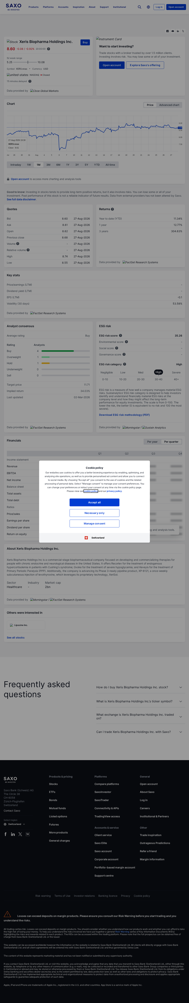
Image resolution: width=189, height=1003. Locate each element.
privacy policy (114, 491)
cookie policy (91, 491)
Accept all (94, 502)
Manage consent (94, 523)
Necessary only (94, 512)
